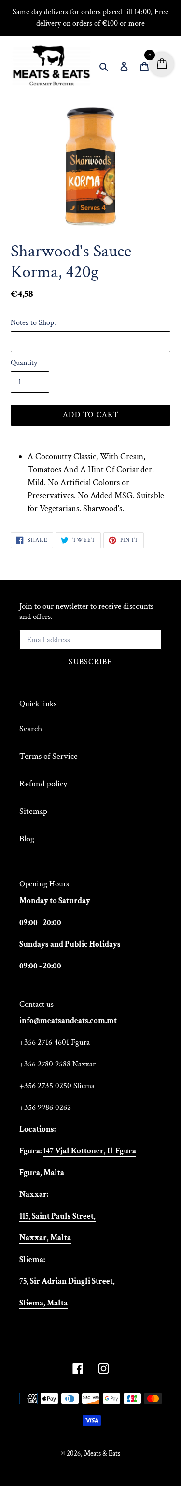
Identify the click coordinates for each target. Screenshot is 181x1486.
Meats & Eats (102, 1453)
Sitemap (33, 811)
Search (30, 728)
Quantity (24, 363)
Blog (26, 838)
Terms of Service (48, 756)
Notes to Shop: (33, 323)
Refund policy (43, 783)
